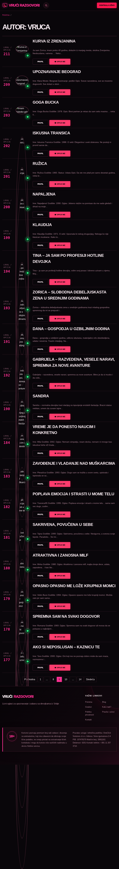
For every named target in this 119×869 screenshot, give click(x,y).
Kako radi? (106, 707)
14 (80, 679)
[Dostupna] (22, 51)
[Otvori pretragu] (46, 5)
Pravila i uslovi (108, 712)
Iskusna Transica (51, 133)
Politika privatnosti (89, 713)
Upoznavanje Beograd (57, 72)
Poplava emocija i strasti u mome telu (73, 494)
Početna (5, 15)
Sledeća (90, 679)
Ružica (40, 163)
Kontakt (88, 720)
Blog (104, 702)
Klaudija (42, 225)
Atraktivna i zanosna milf (60, 555)
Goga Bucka (46, 102)
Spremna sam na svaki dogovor (66, 616)
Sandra (41, 396)
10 (66, 679)
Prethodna (29, 679)
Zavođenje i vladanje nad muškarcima (74, 463)
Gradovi (88, 707)
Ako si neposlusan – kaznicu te (66, 647)
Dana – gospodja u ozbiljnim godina (71, 329)
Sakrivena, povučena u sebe (63, 524)
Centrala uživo (107, 5)
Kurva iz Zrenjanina (54, 41)
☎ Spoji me (59, 61)
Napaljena (44, 194)
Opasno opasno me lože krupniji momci (74, 586)
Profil (40, 61)
